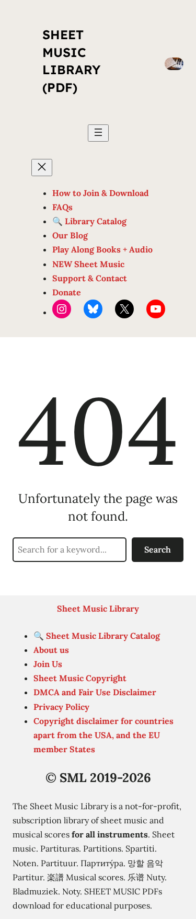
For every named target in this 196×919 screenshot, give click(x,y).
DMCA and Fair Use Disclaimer (94, 692)
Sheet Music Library (98, 608)
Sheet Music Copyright (79, 678)
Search (157, 549)
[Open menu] (98, 133)
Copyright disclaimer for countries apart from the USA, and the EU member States (103, 735)
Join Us (47, 664)
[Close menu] (41, 167)
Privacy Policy (61, 707)
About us (51, 650)
